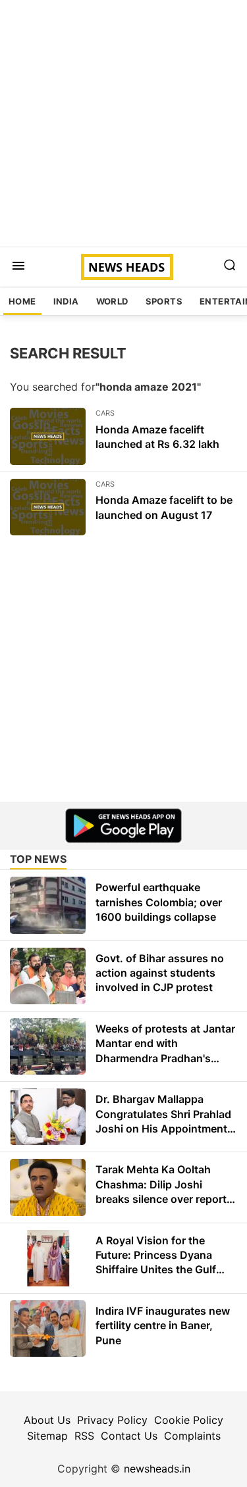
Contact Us (129, 1435)
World (112, 301)
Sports (164, 301)
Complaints (192, 1435)
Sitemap (47, 1435)
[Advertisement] (123, 123)
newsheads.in (157, 1468)
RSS (84, 1435)
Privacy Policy (112, 1419)
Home (22, 301)
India (66, 301)
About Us (47, 1419)
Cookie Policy (188, 1419)
